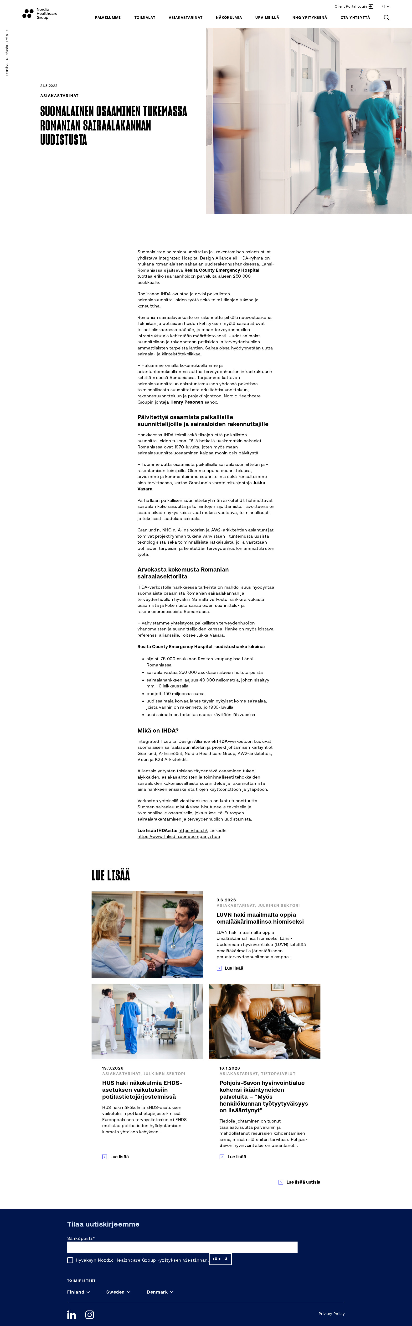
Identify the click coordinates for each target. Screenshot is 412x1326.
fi (383, 6)
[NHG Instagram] (89, 1314)
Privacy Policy (332, 1314)
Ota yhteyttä (355, 18)
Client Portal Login (351, 6)
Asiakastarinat (186, 18)
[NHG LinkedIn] (71, 1314)
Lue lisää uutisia (303, 1182)
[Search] (387, 17)
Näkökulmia (229, 18)
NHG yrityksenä (310, 18)
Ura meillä (267, 18)
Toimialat (144, 18)
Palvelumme (108, 18)
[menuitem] (108, 17)
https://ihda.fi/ (193, 830)
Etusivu (7, 69)
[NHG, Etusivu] (39, 13)
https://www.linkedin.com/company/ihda (179, 836)
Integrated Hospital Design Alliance (195, 257)
